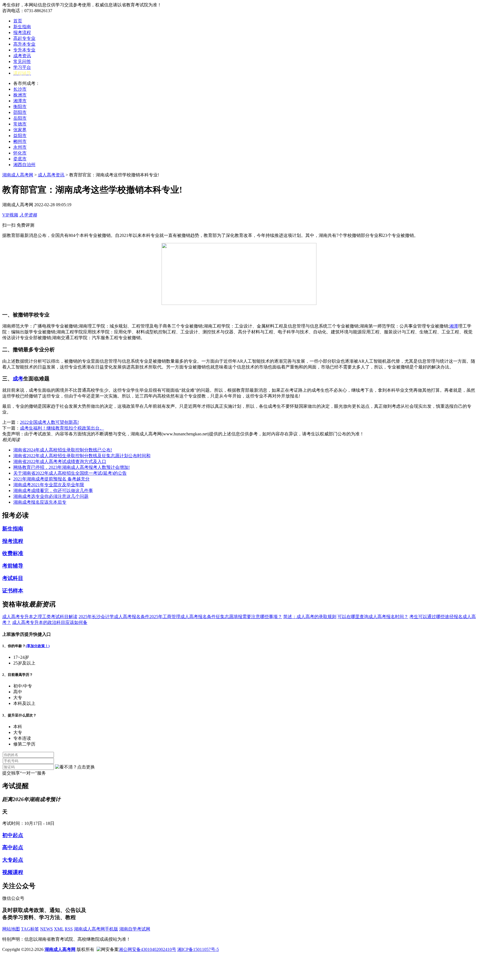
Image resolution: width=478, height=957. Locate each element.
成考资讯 (22, 55)
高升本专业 (24, 44)
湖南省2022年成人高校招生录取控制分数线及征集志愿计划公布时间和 (81, 455)
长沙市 (20, 89)
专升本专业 (24, 50)
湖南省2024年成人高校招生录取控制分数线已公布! (62, 450)
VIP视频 (10, 215)
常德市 (20, 124)
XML (59, 929)
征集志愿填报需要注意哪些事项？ (249, 616)
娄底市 (20, 158)
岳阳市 (20, 118)
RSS (69, 929)
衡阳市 (20, 106)
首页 (17, 21)
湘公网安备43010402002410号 (147, 949)
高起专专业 (24, 38)
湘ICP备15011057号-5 (198, 949)
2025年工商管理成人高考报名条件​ (182, 616)
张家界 (20, 129)
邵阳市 (20, 112)
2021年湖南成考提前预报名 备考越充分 (51, 479)
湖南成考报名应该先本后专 (39, 502)
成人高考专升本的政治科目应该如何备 (49, 622)
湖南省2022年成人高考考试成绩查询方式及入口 (59, 461)
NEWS (46, 929)
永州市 (20, 147)
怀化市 (20, 153)
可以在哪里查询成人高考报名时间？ (372, 616)
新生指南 (22, 26)
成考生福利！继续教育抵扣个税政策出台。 (62, 428)
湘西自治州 (24, 164)
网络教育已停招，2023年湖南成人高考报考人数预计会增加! (71, 467)
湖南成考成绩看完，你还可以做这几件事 (53, 490)
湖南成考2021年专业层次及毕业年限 (48, 484)
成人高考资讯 (51, 174)
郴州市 (20, 141)
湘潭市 (20, 100)
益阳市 (20, 135)
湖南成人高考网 (17, 174)
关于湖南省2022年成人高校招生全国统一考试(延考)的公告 (70, 473)
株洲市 (20, 95)
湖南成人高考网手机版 (96, 929)
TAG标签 (30, 929)
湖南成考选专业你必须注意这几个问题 (51, 496)
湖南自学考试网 (134, 929)
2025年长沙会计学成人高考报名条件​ (114, 616)
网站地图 (11, 929)
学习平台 (22, 67)
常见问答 (22, 61)
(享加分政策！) (38, 646)
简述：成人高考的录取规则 (309, 616)
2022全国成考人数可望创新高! (49, 422)
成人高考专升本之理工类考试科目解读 (39, 616)
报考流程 (22, 32)
